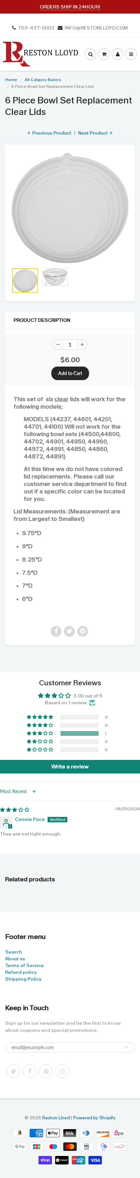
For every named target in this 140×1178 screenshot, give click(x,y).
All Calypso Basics (42, 79)
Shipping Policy (23, 979)
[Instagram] (62, 1071)
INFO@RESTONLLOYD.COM (96, 28)
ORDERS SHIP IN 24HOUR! (70, 7)
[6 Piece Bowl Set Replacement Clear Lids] (70, 208)
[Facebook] (29, 1071)
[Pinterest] (46, 1071)
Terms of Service (24, 965)
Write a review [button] (70, 766)
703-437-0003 (36, 28)
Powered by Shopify (94, 1118)
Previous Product (51, 133)
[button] (40, 733)
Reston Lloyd (56, 1118)
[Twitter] (13, 1071)
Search (13, 952)
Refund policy (21, 972)
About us (15, 959)
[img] (14, 810)
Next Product (93, 133)
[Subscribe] (126, 1047)
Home (11, 79)
